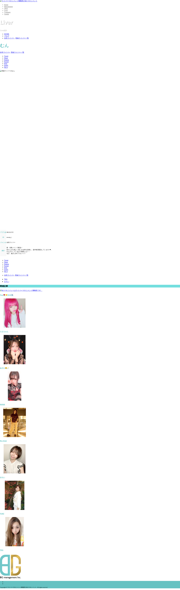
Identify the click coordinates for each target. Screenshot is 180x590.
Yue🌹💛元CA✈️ (6, 295)
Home (6, 5)
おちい (6, 281)
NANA (2, 404)
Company (7, 12)
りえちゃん (4, 331)
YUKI (2, 514)
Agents (6, 14)
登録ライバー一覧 (17, 52)
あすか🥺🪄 (4, 368)
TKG (5, 279)
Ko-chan (3, 441)
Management (8, 7)
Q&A (6, 8)
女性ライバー (5, 52)
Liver (6, 10)
